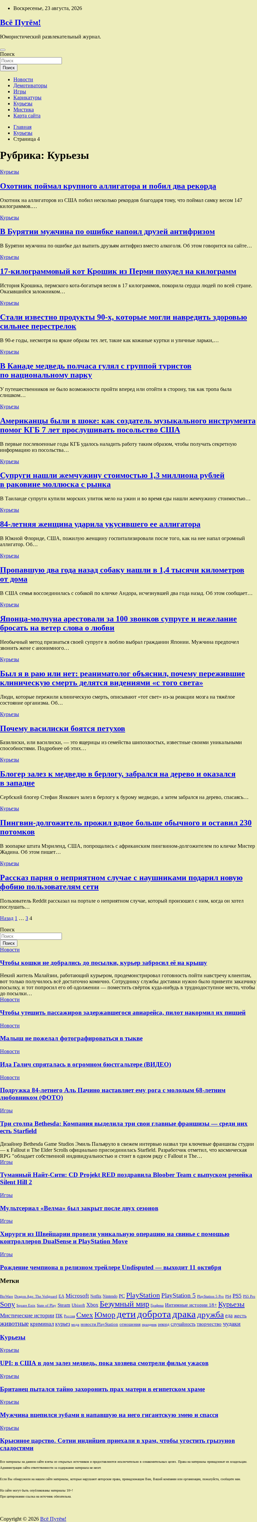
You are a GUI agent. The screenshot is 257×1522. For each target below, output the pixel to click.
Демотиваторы (30, 85)
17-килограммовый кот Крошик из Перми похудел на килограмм (118, 271)
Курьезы (22, 103)
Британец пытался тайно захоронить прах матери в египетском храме (102, 1389)
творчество (209, 1324)
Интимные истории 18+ (191, 1305)
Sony (7, 1304)
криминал (42, 1324)
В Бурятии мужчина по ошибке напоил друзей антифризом (107, 231)
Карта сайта (26, 115)
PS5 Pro (249, 1296)
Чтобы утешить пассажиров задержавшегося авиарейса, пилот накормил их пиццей (123, 1012)
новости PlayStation (99, 1324)
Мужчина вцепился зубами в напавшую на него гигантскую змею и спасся (109, 1414)
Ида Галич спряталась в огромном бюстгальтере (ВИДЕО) (85, 1064)
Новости (23, 79)
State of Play (46, 1305)
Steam (64, 1305)
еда (229, 1316)
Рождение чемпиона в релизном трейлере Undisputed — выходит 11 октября (110, 1267)
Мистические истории (27, 1315)
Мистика (23, 109)
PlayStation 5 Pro (210, 1296)
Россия (69, 1316)
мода (75, 1324)
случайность (183, 1324)
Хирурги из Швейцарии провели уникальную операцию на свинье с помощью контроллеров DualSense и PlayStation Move (115, 1237)
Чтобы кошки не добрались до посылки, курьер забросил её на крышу (103, 962)
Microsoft (77, 1296)
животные (14, 1323)
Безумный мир (124, 1304)
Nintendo (110, 1296)
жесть (240, 1315)
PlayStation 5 (178, 1295)
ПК (59, 1315)
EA (61, 1296)
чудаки (232, 1323)
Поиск (7, 54)
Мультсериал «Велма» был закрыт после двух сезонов (79, 1208)
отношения (130, 1324)
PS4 (228, 1296)
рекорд (163, 1324)
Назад (6, 918)
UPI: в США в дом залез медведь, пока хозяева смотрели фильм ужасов (104, 1362)
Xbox (92, 1305)
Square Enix (25, 1305)
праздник (149, 1324)
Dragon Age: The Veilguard (35, 1296)
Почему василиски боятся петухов (62, 728)
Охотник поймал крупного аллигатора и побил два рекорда (108, 186)
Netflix (95, 1296)
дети (126, 1314)
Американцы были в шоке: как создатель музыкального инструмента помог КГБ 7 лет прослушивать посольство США (128, 425)
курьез (62, 1324)
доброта (154, 1314)
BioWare (6, 1296)
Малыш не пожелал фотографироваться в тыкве (71, 1038)
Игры (19, 91)
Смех (84, 1315)
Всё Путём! (20, 22)
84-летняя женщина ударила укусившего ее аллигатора (100, 524)
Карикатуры (27, 97)
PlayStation (143, 1295)
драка (184, 1314)
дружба (210, 1314)
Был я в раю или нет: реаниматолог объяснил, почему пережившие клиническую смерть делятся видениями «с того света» (122, 678)
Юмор (104, 1314)
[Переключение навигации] (2, 50)
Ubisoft (78, 1305)
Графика (157, 1305)
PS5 (237, 1296)
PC (122, 1296)
